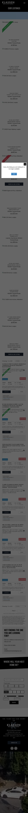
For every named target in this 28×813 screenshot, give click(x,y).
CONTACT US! (14, 743)
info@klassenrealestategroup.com (14, 734)
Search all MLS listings (14, 184)
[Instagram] (15, 748)
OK (14, 174)
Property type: (7, 683)
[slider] (6, 696)
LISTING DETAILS (6, 391)
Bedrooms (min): (7, 689)
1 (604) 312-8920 (6, 398)
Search (14, 702)
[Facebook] (12, 748)
